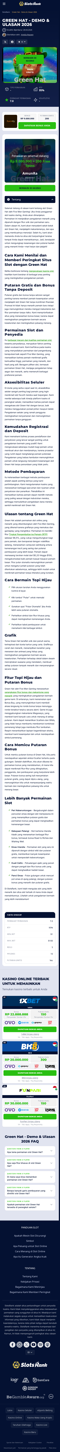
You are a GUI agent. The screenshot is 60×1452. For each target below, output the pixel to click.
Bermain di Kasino (30, 59)
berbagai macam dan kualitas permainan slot (30, 340)
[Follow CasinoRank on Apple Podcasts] (47, 1355)
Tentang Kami (29, 1286)
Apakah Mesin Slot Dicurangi (29, 1246)
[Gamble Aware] (25, 1407)
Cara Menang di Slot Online (29, 1261)
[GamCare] (40, 1390)
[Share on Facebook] (12, 42)
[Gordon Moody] (29, 1398)
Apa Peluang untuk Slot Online (29, 1256)
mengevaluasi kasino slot (41, 271)
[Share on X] (5, 42)
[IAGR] (14, 1390)
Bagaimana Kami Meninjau (29, 1297)
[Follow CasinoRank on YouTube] (33, 1355)
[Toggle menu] (4, 4)
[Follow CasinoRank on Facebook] (12, 1355)
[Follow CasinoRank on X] (26, 1355)
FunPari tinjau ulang (30, 1121)
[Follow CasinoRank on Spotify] (40, 1355)
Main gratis (30, 71)
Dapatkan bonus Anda (37, 125)
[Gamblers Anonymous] (25, 1390)
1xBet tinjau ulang (30, 1034)
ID (28, 1362)
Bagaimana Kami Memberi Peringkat (29, 1302)
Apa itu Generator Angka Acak (29, 1267)
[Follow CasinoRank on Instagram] (19, 1355)
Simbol (29, 1251)
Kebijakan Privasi (29, 1292)
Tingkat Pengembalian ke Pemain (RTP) (28, 534)
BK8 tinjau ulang (30, 1077)
